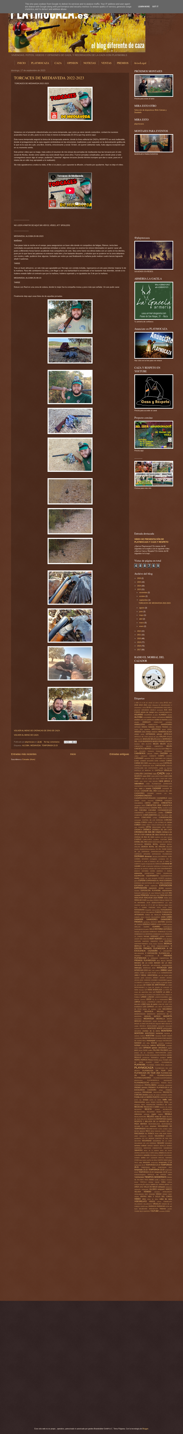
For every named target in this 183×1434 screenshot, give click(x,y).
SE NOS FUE (167, 1138)
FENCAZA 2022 (155, 895)
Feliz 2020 (165, 893)
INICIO (21, 63)
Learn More (144, 6)
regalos (160, 1114)
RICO (148, 1131)
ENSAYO (137, 871)
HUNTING (168, 941)
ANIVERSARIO (166, 724)
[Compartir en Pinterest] (75, 742)
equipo (136, 878)
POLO (170, 1082)
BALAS (153, 739)
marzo (142, 623)
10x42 (150, 702)
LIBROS (137, 1002)
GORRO (164, 924)
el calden (166, 861)
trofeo (163, 1182)
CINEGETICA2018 (144, 808)
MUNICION (146, 1038)
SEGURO (160, 1143)
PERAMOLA (155, 1057)
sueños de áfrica (152, 1160)
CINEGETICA (166, 803)
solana (161, 1153)
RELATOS (144, 1119)
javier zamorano (146, 977)
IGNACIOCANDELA (163, 946)
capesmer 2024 (149, 758)
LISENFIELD (151, 1002)
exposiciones (167, 890)
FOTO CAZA (167, 907)
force (170, 905)
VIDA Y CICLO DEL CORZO (160, 1196)
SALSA (150, 1136)
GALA (142, 917)
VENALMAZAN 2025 (141, 1194)
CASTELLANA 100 (140, 768)
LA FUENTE (138, 982)
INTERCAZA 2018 (149, 968)
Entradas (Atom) (28, 759)
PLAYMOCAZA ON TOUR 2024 (147, 1073)
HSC (141, 939)
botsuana (151, 751)
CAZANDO (150, 793)
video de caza (165, 1199)
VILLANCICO (138, 1204)
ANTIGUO (137, 727)
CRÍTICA (169, 827)
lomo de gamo (151, 1004)
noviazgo (169, 1045)
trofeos (170, 1182)
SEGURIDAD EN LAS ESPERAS (145, 1143)
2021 (139, 635)
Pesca (150, 1060)
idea (148, 946)
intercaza (137, 968)
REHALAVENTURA (140, 1116)
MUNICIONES (162, 1038)
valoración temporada (141, 1189)
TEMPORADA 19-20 (153, 1165)
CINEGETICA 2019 (153, 805)
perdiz (169, 1057)
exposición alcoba (156, 888)
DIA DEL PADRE (161, 849)
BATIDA (169, 741)
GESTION (154, 922)
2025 (139, 582)
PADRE (145, 1050)
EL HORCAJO (157, 864)
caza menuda (153, 781)
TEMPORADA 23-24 (146, 1172)
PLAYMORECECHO (141, 1082)
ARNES (136, 734)
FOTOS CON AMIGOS (147, 912)
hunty (150, 943)
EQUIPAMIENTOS (166, 876)
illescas (163, 960)
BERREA (148, 748)
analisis (137, 719)
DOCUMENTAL (162, 856)
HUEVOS (146, 939)
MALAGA (160, 1011)
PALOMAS (164, 1050)
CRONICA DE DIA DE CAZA (147, 832)
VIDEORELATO (140, 1201)
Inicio (73, 754)
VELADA (137, 1191)
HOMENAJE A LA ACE (165, 931)
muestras (158, 1036)
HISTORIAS (167, 929)
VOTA (167, 1206)
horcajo (146, 936)
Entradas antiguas (119, 754)
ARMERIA (155, 732)
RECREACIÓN (167, 1109)
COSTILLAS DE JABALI (164, 825)
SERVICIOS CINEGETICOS (153, 1148)
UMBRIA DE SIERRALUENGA (159, 1184)
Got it (155, 6)
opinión (154, 1048)
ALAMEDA (163, 715)
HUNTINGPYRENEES (141, 943)
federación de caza (148, 893)
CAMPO (161, 756)
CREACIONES (156, 827)
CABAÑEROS (139, 753)
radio (165, 1099)
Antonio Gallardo (148, 727)
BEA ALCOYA (146, 744)
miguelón (158, 1023)
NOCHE (154, 1043)
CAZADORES (139, 793)
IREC (150, 970)
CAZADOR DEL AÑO (149, 791)
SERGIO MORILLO (160, 1145)
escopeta (154, 878)
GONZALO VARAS (149, 924)
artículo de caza (153, 736)
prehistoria (161, 1085)
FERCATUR (138, 898)
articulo (159, 734)
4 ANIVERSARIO (158, 707)
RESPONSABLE (167, 1124)
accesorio (160, 710)
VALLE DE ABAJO (150, 1187)
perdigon (163, 1057)
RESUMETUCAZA (152, 1128)
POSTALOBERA (150, 1085)
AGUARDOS (148, 715)
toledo (151, 1179)
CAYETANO (148, 774)
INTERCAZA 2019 (164, 968)
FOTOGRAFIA (139, 910)
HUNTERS (137, 941)
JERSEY (155, 977)
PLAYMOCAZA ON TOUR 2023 (157, 1070)
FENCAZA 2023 (166, 895)
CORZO (137, 825)
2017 (139, 650)
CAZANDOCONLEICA (143, 796)
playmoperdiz (168, 1080)
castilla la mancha (165, 768)
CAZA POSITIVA (148, 786)
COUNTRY (141, 827)
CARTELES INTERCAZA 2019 (144, 765)
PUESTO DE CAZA (166, 1097)
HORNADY (154, 936)
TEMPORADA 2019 (148, 1167)
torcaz (136, 1182)
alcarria (169, 715)
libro (170, 999)
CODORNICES (138, 812)
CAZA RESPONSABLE (161, 786)
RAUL (166, 1102)
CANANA (169, 756)
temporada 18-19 (139, 1165)
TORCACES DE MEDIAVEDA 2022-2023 (49, 77)
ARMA (144, 732)
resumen (153, 1126)
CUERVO (137, 839)
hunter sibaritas (167, 939)
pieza (160, 1060)
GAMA (163, 917)
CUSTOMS (163, 839)
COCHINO (152, 810)
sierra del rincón (166, 1150)
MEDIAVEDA (35, 745)
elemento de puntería (141, 868)
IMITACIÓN (146, 965)
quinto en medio (155, 1100)
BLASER (162, 748)
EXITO (147, 885)
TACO (136, 1162)
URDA (136, 1187)
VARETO (168, 1189)
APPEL (169, 729)
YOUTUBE (154, 1211)
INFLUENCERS (155, 965)
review (160, 1128)
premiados (168, 1085)
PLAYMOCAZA (40, 63)
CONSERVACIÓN (165, 817)
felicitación (158, 893)
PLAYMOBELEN (167, 1062)
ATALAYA (162, 736)
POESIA (163, 1082)
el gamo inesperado (147, 864)
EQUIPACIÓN (139, 876)
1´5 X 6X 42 (143, 702)
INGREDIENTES (167, 965)
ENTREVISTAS (149, 873)
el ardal (144, 861)
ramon (148, 1102)
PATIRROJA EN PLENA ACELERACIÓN (147, 1055)
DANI (170, 839)
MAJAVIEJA (149, 1011)
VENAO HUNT (167, 1194)
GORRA (159, 924)
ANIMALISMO (158, 722)
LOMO (143, 1004)
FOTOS (137, 912)
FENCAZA (145, 895)
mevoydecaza (162, 1021)
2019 (139, 642)
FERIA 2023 (168, 898)
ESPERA (142, 881)
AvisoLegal (140, 63)
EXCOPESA (138, 885)
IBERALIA (168, 944)
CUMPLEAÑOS (147, 839)
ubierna (147, 1184)
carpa (150, 763)
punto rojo (137, 1100)
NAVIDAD (137, 1043)
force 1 (137, 907)
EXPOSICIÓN (140, 888)
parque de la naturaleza (144, 1052)
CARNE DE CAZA (141, 763)
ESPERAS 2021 (139, 883)
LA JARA (166, 992)
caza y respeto (145, 788)
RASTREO (159, 1102)
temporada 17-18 (165, 1162)
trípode (157, 1182)
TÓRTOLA (143, 1182)
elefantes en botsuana (161, 866)
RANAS (153, 1102)
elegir (170, 866)
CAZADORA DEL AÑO (164, 791)
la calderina (146, 982)
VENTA (136, 1196)
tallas (140, 1162)
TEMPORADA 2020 (165, 1167)
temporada (154, 1162)
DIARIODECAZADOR (157, 851)
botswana (159, 751)
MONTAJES (151, 1028)
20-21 (166, 702)
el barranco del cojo (155, 861)
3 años (144, 707)
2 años (160, 702)
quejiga (145, 1100)
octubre (142, 596)
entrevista (138, 873)
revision (165, 1128)
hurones (160, 943)
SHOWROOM (168, 1148)
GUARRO (156, 927)
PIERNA (155, 1060)
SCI (143, 1138)
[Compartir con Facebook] (73, 742)
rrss (160, 1133)
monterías (159, 1033)
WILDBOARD (143, 1209)
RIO (146, 1133)
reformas (146, 1114)
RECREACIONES (139, 1112)
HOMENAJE (153, 931)
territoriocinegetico (140, 1174)
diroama (155, 856)
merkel (155, 1021)
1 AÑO (136, 702)
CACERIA (164, 753)
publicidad (164, 1095)
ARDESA (137, 732)
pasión (170, 1052)
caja (170, 753)
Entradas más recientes (23, 754)
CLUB (170, 808)
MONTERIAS (149, 1033)
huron (155, 943)
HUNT (151, 939)
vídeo (144, 1199)
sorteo (143, 1157)
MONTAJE (144, 1028)
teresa (170, 1172)
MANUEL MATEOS (152, 1016)
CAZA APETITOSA (157, 776)
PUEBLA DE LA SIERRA (143, 1097)
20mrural (155, 705)
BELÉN (163, 744)
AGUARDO (138, 715)
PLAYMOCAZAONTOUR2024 (163, 1078)
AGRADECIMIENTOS (165, 712)
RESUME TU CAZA (141, 1126)
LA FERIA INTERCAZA (153, 990)
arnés (142, 734)
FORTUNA (152, 907)
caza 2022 (147, 776)
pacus (140, 1050)
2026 (139, 578)
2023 (139, 589)
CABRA (156, 753)
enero (141, 626)
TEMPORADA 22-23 (50, 745)
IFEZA (153, 946)
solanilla (146, 1155)
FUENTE (158, 912)
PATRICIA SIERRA (166, 1055)
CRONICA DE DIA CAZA (162, 829)
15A (156, 702)
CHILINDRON (138, 803)
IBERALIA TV (139, 946)
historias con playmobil (141, 931)
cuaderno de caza (161, 837)
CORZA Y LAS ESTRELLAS (157, 822)
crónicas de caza (165, 834)
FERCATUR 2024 (150, 898)
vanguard (161, 1189)
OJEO (140, 1048)
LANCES (150, 997)
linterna (143, 1002)
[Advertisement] (154, 176)
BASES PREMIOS (159, 741)
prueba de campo (154, 1095)
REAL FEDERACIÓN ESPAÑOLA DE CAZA (156, 1104)
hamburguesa (167, 927)
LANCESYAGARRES (161, 997)
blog (167, 748)
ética (161, 883)
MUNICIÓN (154, 1038)
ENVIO (159, 873)
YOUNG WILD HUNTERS (142, 1211)
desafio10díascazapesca (147, 849)
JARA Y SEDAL (140, 975)
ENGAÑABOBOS (166, 868)
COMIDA (168, 813)
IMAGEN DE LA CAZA (143, 963)
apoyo (164, 729)
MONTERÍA (139, 1033)
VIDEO (137, 1199)
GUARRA (146, 927)
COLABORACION (150, 812)
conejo (155, 817)
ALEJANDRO (147, 717)
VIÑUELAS (157, 1204)
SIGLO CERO (149, 1153)
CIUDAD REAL (156, 808)
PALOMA (156, 1050)
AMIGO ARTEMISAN (158, 717)
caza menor (143, 781)
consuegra (137, 820)
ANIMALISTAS (139, 724)
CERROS (158, 800)
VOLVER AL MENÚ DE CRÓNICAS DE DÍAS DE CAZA (37, 731)
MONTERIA (166, 1031)
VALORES (153, 1189)
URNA (141, 1187)
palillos (150, 1050)
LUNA (159, 1009)
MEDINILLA (160, 1019)
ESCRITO (161, 878)
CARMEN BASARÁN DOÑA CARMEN (152, 761)
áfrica (156, 712)
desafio (136, 849)
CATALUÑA (138, 774)
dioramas (148, 856)
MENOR (169, 1019)
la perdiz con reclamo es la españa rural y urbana (154, 994)
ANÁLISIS (143, 719)
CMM (135, 810)
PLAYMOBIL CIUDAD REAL (156, 1065)
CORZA (144, 822)
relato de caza (160, 1116)
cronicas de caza (152, 835)
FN (171, 900)
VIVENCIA (152, 1206)
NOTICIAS (89, 63)
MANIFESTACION (139, 1014)
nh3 (144, 1043)
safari (136, 1136)
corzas (169, 822)
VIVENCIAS (160, 1206)
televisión (146, 1162)
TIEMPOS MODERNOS (155, 1177)
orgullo (170, 1048)
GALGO (147, 917)
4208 (165, 707)
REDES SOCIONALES (164, 1112)
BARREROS (147, 741)
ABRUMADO (145, 710)
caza (154, 774)
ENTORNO (145, 871)
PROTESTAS (157, 1092)
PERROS (144, 1060)
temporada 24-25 (160, 1172)
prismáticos (137, 1092)
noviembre (143, 592)
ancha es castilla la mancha (157, 719)
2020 (139, 638)
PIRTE (141, 1062)
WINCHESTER (153, 1209)
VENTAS (106, 63)
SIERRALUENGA (139, 1153)
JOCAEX (162, 977)
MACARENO (167, 1009)
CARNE (169, 761)
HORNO (162, 936)
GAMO (169, 917)
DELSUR (169, 846)
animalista (169, 722)
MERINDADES (147, 1021)
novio (136, 1048)
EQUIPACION (167, 873)
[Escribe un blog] (67, 742)
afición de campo (147, 712)
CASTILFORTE (153, 768)
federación (137, 893)
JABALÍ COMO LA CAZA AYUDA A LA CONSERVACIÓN (153, 973)
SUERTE (160, 1160)
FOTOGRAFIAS (166, 910)
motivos (142, 1036)
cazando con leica (164, 793)
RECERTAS (138, 1109)
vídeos (159, 1201)
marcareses (137, 1019)
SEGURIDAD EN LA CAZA (162, 1141)
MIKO (163, 1023)
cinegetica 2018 (139, 805)
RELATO (150, 1117)
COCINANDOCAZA (165, 810)
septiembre (143, 600)
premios (144, 1087)
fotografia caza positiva (152, 910)
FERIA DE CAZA (140, 900)
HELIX (151, 929)
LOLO (165, 1002)
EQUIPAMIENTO (152, 876)
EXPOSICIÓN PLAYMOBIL (151, 890)
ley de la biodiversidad (160, 999)
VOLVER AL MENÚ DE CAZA (26, 735)
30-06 (148, 707)
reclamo (157, 1109)
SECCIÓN (137, 1141)
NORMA (137, 1045)
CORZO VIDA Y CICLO (148, 825)
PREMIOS (122, 63)
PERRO (137, 1060)
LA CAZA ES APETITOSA (154, 985)
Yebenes (163, 1209)
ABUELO (153, 710)
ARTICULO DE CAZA (141, 736)
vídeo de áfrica (152, 1199)
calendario (144, 756)
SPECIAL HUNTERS (165, 1157)
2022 (139, 631)
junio (141, 612)
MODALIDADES (152, 1026)
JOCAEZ (169, 977)
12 (154, 702)
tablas (170, 1160)
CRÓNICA (147, 830)
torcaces (169, 1179)
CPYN (148, 827)
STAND (136, 1160)
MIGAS (169, 1021)
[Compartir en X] (70, 742)
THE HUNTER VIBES (164, 1174)
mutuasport (151, 1040)
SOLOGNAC (168, 1155)
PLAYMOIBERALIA (153, 1080)
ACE (165, 710)
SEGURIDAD (147, 1141)
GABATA (137, 917)
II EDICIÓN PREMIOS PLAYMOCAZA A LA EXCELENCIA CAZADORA (153, 948)
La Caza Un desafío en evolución (157, 987)
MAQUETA (167, 1016)
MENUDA (137, 1021)
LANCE (144, 997)
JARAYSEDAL (152, 975)
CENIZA (136, 800)
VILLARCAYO (147, 1204)
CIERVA (148, 803)
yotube (170, 1209)
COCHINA (143, 810)
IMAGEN (169, 960)
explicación (154, 885)
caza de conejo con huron (150, 778)
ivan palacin (156, 970)
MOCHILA (143, 1026)
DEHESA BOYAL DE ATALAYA (153, 846)
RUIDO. (169, 1133)
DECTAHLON (138, 844)
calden (136, 756)
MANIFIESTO (151, 1014)
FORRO (144, 907)
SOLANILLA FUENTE (157, 1155)
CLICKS (165, 808)
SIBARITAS (138, 1150)
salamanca (143, 1136)
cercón (143, 800)
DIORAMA (139, 856)
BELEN (155, 744)
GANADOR (138, 919)
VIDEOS (152, 1201)
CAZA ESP (163, 778)
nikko (148, 1043)
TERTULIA (150, 1174)
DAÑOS (149, 842)
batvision (137, 744)
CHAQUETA (168, 800)
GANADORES (152, 919)
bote (170, 748)
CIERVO (156, 803)
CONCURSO (146, 817)
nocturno (161, 1043)
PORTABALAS (138, 1085)
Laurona (142, 999)
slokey (156, 1153)
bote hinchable (139, 751)
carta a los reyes (157, 763)
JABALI (163, 970)
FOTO (159, 907)
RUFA (164, 1133)
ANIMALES (146, 722)
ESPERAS (168, 880)
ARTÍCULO (168, 734)
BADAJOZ (146, 739)
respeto (169, 1119)
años (141, 729)
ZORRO (167, 1211)
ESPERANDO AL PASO (155, 880)
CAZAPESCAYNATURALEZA (145, 798)
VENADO (147, 1192)
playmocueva (138, 1080)
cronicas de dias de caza (144, 837)
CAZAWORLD (162, 798)
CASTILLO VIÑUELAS (163, 770)
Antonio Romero (162, 727)
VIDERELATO (167, 1201)
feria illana (150, 900)
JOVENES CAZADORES (159, 980)
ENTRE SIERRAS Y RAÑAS (161, 871)
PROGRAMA (147, 1092)
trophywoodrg (138, 1184)
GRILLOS (137, 927)
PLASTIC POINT (152, 1062)
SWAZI (165, 1160)
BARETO (159, 739)
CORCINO (168, 820)
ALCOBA (25, 745)
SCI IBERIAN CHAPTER (153, 1138)
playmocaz (168, 1065)
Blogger (145, 1429)
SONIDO (137, 1157)
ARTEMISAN (150, 734)
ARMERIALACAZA (165, 732)
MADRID (137, 1011)
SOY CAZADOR (152, 1157)
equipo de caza (145, 878)
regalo (153, 1114)
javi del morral (163, 975)
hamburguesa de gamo (141, 929)
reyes (170, 1128)
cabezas (149, 753)
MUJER (164, 1036)
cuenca (169, 837)
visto (146, 1206)
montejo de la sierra (151, 1031)
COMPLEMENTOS (150, 815)
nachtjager (159, 1040)
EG (168, 859)
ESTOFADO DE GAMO (152, 883)
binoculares (155, 748)
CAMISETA (152, 756)
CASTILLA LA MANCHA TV (144, 770)
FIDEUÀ (167, 900)
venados (157, 1191)
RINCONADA (139, 1133)
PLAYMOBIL (140, 1064)
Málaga (169, 1011)
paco (136, 1050)
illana (158, 960)
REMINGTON (152, 1119)
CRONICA (138, 829)
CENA (170, 798)
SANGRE (169, 1136)
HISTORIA (158, 929)
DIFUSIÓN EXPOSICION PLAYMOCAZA (158, 854)
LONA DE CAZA (163, 1004)
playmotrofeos (155, 1082)
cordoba (137, 822)
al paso (155, 715)
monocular (161, 1026)
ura (171, 1184)
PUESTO (156, 1097)
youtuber (162, 1211)
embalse (151, 868)
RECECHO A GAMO (151, 1107)
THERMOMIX (139, 1177)
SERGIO (150, 1145)
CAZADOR (156, 788)
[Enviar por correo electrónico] (65, 742)
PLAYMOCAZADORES (142, 1078)
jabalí (170, 970)
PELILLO (137, 1057)
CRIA (163, 827)
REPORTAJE (161, 1119)
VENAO (158, 1194)
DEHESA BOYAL (151, 844)
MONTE (160, 1028)
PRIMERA (169, 1090)
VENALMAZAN (167, 1191)
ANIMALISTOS (153, 724)
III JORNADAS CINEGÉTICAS (158, 958)
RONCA (151, 1133)
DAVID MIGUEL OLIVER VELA (162, 842)
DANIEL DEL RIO (140, 842)
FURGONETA (167, 914)
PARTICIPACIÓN (161, 1052)
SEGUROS (168, 1143)
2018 (139, 646)
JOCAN (136, 980)
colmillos (160, 812)
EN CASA (157, 868)
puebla (170, 1095)
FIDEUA (161, 900)
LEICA (148, 999)
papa (170, 1050)
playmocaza (139, 124)
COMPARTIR (138, 815)
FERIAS (156, 900)
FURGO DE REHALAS (153, 914)
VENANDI (152, 1194)
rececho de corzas (166, 1107)
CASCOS (169, 765)
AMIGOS (169, 717)
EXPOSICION (165, 885)
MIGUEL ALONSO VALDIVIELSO (144, 1023)
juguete (169, 980)
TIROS (146, 1179)
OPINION (72, 63)
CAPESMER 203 (160, 758)
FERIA (160, 898)
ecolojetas (162, 859)
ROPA (157, 1133)
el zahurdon (150, 866)
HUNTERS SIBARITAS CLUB (152, 941)
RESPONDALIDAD (154, 1124)
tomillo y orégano (160, 1179)
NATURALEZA (167, 1040)
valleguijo (161, 1187)
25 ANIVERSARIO (164, 705)
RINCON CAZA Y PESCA (163, 1131)
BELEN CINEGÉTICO (154, 746)
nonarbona (168, 1043)
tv (144, 1184)
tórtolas (151, 1182)
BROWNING (168, 751)
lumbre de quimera (149, 1009)
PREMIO (137, 1087)
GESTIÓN (161, 922)
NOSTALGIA (145, 1045)
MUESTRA (150, 1036)
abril (141, 619)
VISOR (142, 1206)
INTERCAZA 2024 (141, 970)
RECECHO (138, 1107)
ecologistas (153, 859)
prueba (145, 1095)
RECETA (148, 1109)
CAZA (58, 63)
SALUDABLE (159, 1136)
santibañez (137, 1138)
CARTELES (167, 763)
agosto (142, 608)
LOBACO (159, 1002)
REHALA (168, 1114)
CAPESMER (138, 758)
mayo (141, 615)
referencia (138, 1114)
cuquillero (156, 839)
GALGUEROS (155, 917)
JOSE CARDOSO (144, 980)
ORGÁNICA (162, 1048)
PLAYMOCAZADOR (164, 1075)
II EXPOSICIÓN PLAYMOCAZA (157, 953)
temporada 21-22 (141, 1170)
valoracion (169, 1187)
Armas (148, 732)
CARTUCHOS (160, 765)
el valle (143, 866)
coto (135, 827)
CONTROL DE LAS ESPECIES (152, 820)
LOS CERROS (148, 1006)
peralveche (146, 1057)
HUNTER (158, 939)
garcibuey (147, 922)
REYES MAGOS (139, 1131)
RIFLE (152, 1131)
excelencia (168, 883)
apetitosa (147, 729)
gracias (169, 924)
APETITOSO (156, 729)
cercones (150, 800)
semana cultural (140, 1145)
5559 (169, 707)
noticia (153, 1045)
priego (161, 1090)
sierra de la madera (151, 1150)
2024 (139, 586)
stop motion (142, 1160)
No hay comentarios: (52, 742)
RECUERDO (151, 1112)
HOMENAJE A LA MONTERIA (143, 934)
